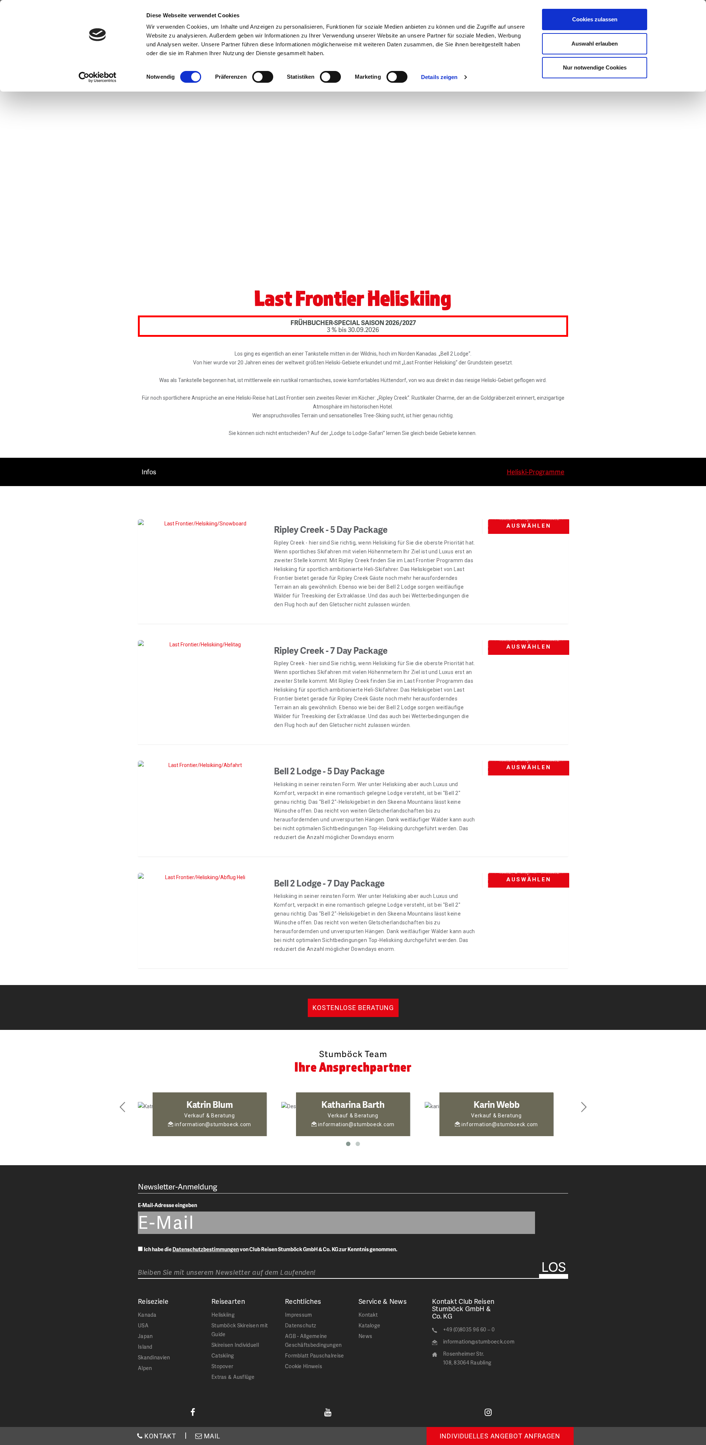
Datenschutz (300, 1325)
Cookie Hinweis (303, 1366)
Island (145, 1346)
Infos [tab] (149, 471)
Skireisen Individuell (235, 1344)
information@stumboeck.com (478, 1341)
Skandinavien (154, 1357)
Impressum (298, 1314)
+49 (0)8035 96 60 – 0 (469, 1329)
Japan (145, 1335)
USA (143, 1325)
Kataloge (369, 1325)
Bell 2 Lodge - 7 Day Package (329, 883)
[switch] (262, 77)
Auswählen (528, 525)
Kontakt (368, 1314)
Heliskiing (223, 1314)
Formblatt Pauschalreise (314, 1355)
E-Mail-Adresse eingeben (167, 1205)
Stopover (222, 1366)
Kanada (147, 1314)
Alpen (145, 1367)
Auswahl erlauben (594, 43)
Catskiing (222, 1355)
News (365, 1335)
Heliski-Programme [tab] (535, 471)
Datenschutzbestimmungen (205, 1249)
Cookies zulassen (594, 19)
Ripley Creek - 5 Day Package (331, 529)
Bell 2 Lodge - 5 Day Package (329, 771)
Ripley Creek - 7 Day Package (331, 650)
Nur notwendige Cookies (595, 67)
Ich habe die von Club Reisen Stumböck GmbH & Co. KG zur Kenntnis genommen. (270, 1249)
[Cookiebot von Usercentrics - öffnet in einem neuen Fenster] (97, 77)
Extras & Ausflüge (233, 1376)
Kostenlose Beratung (353, 1008)
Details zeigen (439, 77)
